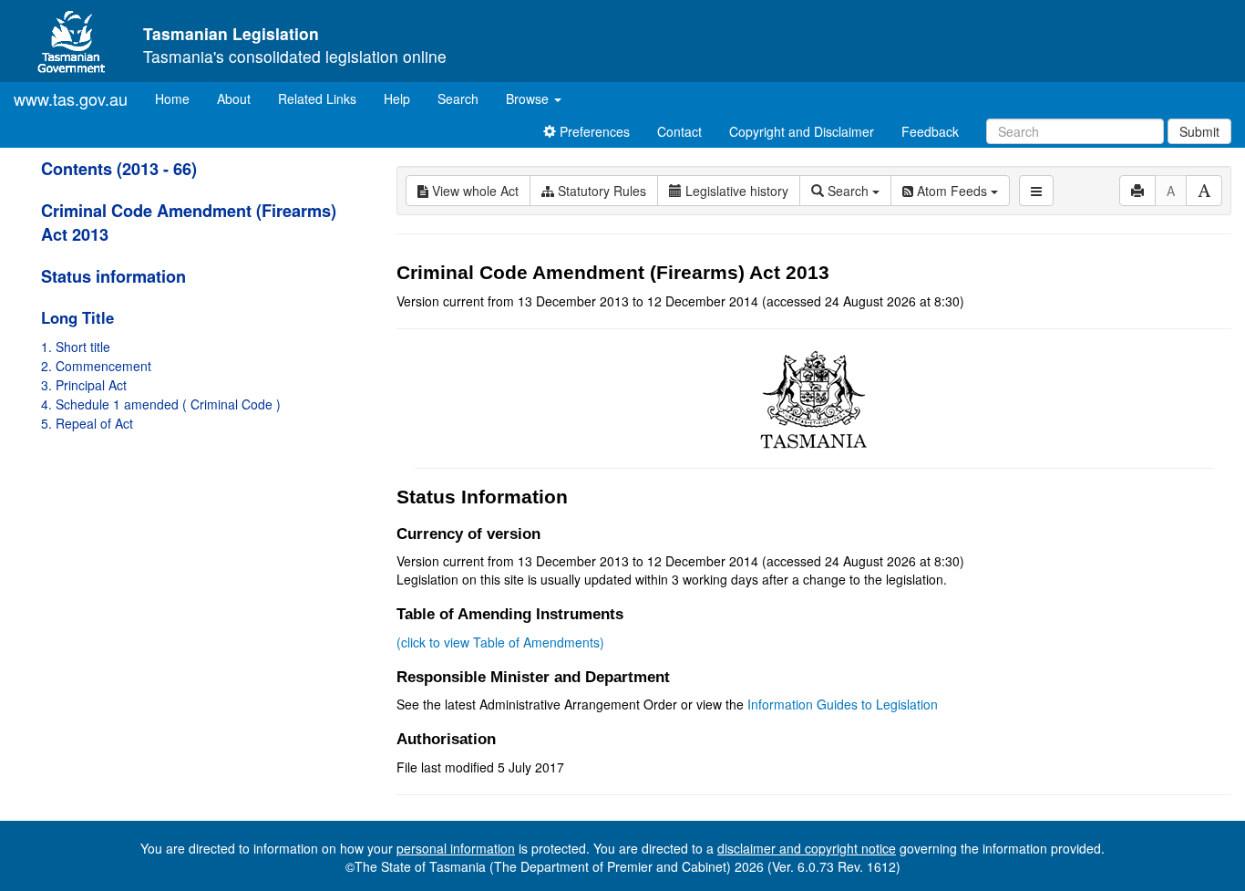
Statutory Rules (600, 190)
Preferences (593, 131)
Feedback (930, 131)
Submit (1199, 131)
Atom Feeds (952, 190)
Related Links (317, 98)
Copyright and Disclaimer (801, 131)
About (234, 98)
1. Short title (75, 346)
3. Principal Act (84, 385)
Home (179, 98)
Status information (113, 276)
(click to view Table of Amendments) (500, 642)
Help (397, 98)
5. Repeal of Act (87, 423)
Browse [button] (529, 98)
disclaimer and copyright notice (806, 848)
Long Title (77, 317)
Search (457, 98)
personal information (455, 848)
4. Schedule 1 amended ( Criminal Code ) (161, 404)
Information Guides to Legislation (842, 704)
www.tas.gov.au (71, 98)
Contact (679, 131)
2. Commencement (96, 366)
